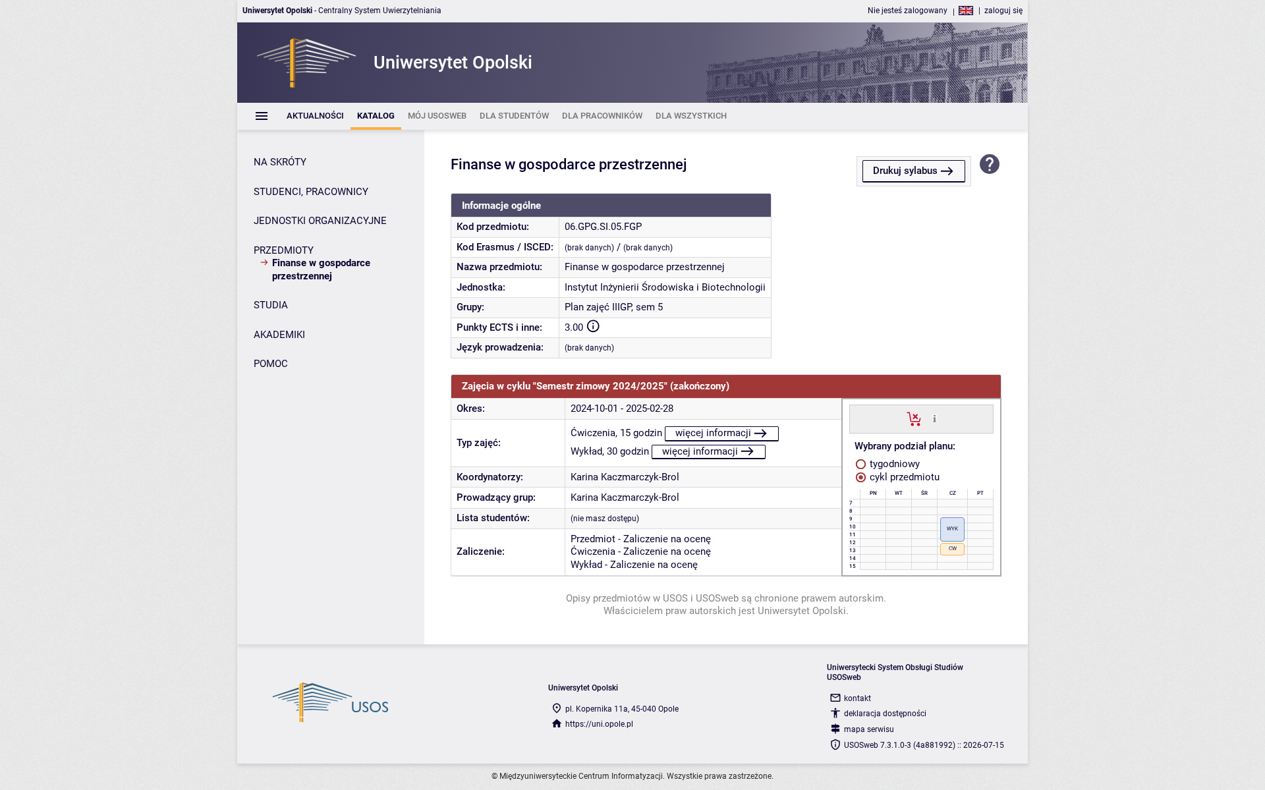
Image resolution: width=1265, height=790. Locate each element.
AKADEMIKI (279, 335)
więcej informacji (713, 433)
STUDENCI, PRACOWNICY (311, 192)
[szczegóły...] (934, 418)
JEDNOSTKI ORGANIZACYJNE (320, 221)
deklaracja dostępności (885, 713)
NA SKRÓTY (280, 162)
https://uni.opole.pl (599, 724)
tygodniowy (893, 464)
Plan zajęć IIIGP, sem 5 (614, 307)
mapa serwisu (869, 729)
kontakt (857, 698)
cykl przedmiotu (903, 477)
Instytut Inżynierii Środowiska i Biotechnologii (665, 287)
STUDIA (271, 305)
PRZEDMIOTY (284, 250)
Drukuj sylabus (905, 171)
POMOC (271, 364)
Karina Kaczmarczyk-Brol (625, 477)
